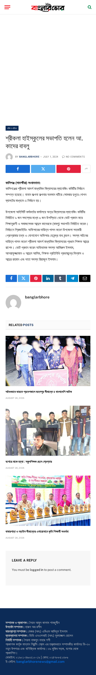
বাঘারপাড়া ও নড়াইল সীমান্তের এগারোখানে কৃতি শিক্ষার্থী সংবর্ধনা (37, 531)
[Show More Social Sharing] (86, 169)
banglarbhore (29, 156)
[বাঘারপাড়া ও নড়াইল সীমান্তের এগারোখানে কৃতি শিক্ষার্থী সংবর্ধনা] (48, 501)
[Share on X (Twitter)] (43, 169)
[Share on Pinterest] (68, 169)
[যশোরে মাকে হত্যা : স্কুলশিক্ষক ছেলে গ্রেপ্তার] (48, 431)
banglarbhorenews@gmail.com (40, 661)
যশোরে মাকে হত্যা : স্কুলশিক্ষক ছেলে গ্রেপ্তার (29, 461)
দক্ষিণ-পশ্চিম (12, 128)
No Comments (75, 156)
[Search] (89, 7)
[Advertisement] (48, 70)
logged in (36, 570)
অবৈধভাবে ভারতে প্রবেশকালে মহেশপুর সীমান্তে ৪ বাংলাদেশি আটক (39, 391)
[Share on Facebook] (18, 169)
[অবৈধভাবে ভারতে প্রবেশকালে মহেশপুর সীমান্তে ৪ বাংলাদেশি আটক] (48, 361)
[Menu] (7, 7)
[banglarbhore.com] (48, 7)
